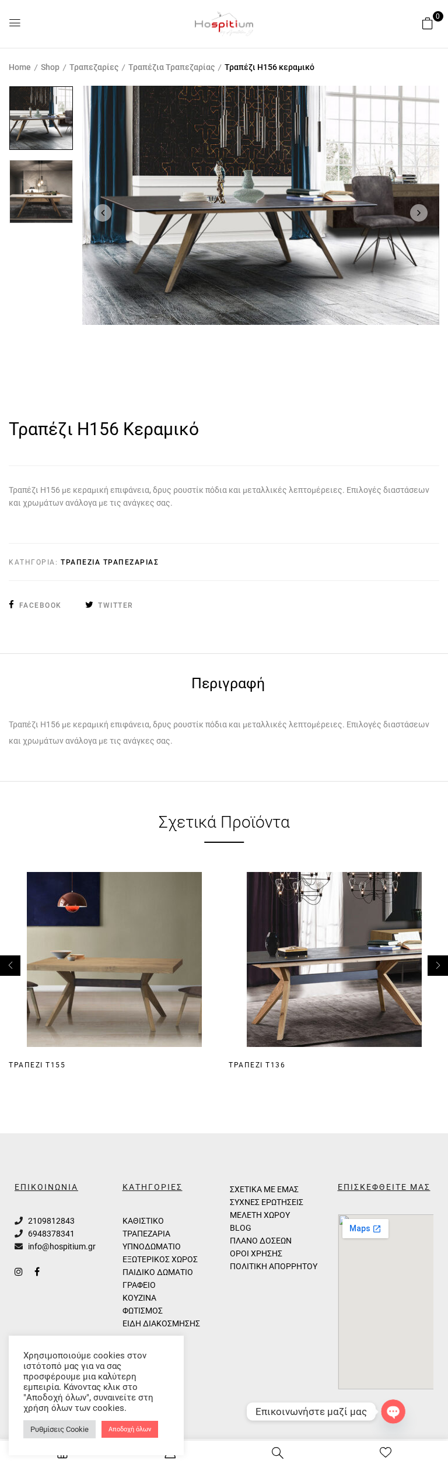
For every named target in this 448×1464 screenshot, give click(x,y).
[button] (427, 23)
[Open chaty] (393, 1411)
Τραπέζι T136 (257, 1065)
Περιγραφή (228, 684)
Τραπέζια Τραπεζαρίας (171, 67)
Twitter (116, 605)
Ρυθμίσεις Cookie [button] (59, 1429)
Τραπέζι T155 (37, 1065)
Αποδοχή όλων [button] (129, 1429)
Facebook (40, 605)
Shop (50, 67)
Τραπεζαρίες (93, 67)
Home (20, 67)
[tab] (228, 685)
